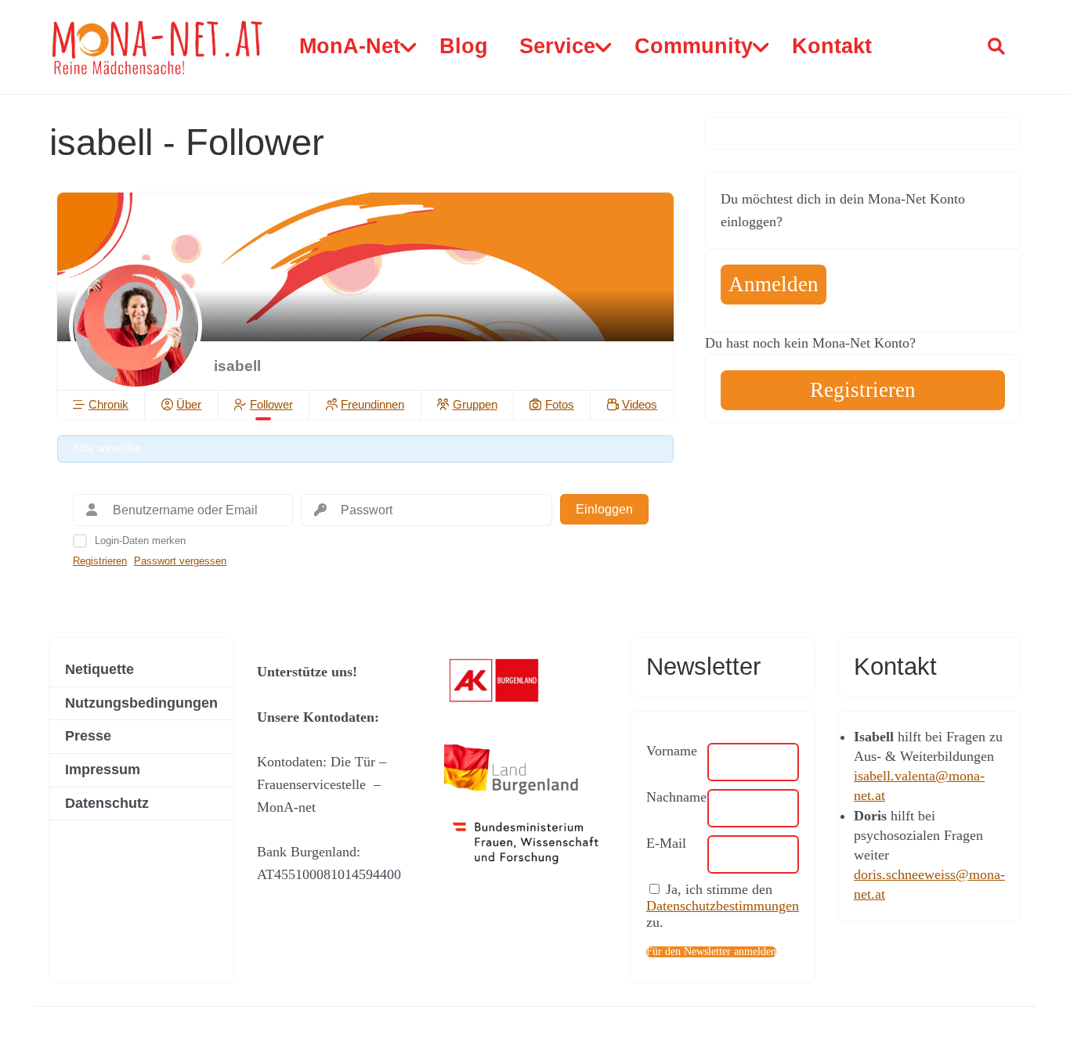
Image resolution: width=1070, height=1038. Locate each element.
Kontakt (832, 46)
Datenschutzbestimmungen (722, 906)
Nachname (676, 797)
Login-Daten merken (140, 540)
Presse (88, 736)
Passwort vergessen (180, 561)
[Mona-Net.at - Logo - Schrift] (158, 47)
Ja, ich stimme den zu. (722, 905)
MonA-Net (349, 46)
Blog (463, 46)
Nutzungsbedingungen (141, 703)
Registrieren (100, 561)
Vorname (671, 751)
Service (557, 46)
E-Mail (666, 843)
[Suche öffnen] (996, 47)
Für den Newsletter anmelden (711, 951)
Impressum (102, 769)
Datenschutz (107, 803)
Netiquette (99, 669)
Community (693, 46)
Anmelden (773, 284)
